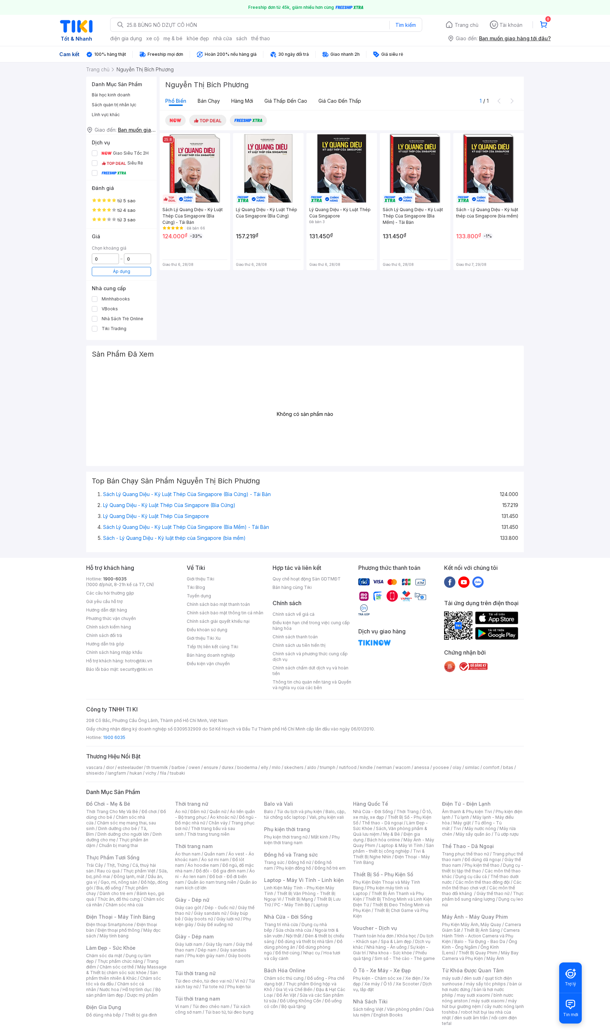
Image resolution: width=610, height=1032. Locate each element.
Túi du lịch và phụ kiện (299, 811)
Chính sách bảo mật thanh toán (218, 604)
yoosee (441, 767)
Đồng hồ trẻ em (330, 868)
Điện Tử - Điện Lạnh (466, 804)
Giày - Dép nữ (192, 900)
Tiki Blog (196, 587)
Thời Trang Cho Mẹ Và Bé (112, 811)
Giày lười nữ (228, 918)
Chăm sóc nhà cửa (124, 904)
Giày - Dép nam (194, 936)
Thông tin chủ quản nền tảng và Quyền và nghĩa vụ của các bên (312, 684)
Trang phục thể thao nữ (465, 854)
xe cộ (152, 38)
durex (228, 767)
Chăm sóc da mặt (104, 955)
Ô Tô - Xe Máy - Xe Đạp (382, 970)
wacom (403, 767)
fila (163, 773)
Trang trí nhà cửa (281, 924)
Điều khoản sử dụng (207, 629)
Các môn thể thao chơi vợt (481, 884)
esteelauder (130, 767)
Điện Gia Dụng (103, 1007)
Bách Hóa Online (284, 970)
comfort (491, 767)
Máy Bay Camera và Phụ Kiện (480, 955)
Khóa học (406, 935)
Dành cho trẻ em (116, 893)
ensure (211, 767)
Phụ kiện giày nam (206, 955)
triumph (327, 767)
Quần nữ (217, 811)
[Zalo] (478, 581)
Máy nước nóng (480, 828)
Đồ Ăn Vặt (286, 995)
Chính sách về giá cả (294, 614)
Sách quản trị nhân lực (114, 104)
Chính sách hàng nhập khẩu (114, 652)
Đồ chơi (149, 811)
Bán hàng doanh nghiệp (211, 655)
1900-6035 (115, 578)
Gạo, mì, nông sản (119, 882)
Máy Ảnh (495, 958)
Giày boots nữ (198, 918)
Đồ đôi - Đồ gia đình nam (221, 870)
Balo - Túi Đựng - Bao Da (479, 941)
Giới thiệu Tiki (200, 578)
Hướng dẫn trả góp (105, 643)
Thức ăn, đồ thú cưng (118, 899)
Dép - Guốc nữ (219, 907)
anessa (421, 767)
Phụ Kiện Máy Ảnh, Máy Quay (471, 924)
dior (110, 767)
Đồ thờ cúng (287, 952)
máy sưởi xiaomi (487, 1000)
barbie (178, 767)
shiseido (95, 773)
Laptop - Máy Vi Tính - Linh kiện (304, 880)
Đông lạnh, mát (129, 876)
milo (276, 767)
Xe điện (412, 978)
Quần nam (214, 854)
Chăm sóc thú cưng (284, 978)
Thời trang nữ (191, 804)
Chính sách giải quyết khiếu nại (218, 621)
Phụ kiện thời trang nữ (285, 837)
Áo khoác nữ (222, 817)
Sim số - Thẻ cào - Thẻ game (405, 958)
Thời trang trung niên (208, 834)
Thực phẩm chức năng (120, 961)
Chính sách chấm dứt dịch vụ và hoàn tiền (310, 670)
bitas (508, 767)
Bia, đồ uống (108, 887)
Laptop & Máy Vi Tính (401, 845)
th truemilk (157, 767)
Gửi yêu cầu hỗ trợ (104, 601)
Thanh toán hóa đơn (373, 935)
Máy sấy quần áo (473, 834)
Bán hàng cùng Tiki (292, 587)
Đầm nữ (198, 811)
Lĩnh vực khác (106, 114)
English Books (388, 1015)
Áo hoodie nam (203, 865)
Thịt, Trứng (118, 865)
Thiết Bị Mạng (299, 899)
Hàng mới (242, 101)
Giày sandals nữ (210, 913)
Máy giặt (462, 822)
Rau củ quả (108, 870)
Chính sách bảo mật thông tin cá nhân (225, 612)
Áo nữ (181, 811)
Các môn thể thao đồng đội (482, 882)
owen (194, 767)
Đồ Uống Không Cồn (300, 1000)
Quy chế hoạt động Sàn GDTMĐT (307, 578)
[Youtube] (464, 581)
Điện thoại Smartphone (109, 924)
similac (472, 767)
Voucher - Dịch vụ (375, 928)
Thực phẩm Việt (139, 870)
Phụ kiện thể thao (482, 865)
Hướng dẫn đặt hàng (106, 610)
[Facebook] (449, 581)
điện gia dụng (126, 38)
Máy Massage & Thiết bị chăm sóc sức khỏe (126, 969)
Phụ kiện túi (239, 986)
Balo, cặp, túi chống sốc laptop (305, 814)
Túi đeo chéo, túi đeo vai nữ (203, 981)
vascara (94, 767)
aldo (311, 767)
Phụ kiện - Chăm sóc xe (377, 978)
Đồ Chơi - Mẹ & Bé (108, 804)
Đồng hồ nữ (299, 862)
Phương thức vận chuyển (111, 618)
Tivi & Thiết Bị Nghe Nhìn (389, 853)
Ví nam (182, 1006)
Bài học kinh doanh (111, 94)
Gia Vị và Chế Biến (294, 989)
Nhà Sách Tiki (370, 1001)
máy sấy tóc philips (486, 983)
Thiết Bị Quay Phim (478, 952)
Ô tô (387, 983)
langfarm (117, 773)
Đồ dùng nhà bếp (103, 1015)
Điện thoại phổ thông (118, 930)
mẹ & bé (173, 38)
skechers (294, 767)
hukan (136, 773)
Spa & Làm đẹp (396, 941)
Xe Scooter (407, 983)
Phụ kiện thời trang (287, 829)
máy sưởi (451, 978)
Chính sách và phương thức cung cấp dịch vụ (310, 656)
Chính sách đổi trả (104, 635)
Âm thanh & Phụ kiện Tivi (467, 811)
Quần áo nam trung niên (211, 882)
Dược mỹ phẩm (142, 995)
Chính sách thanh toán (295, 636)
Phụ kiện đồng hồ (293, 868)
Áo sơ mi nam (215, 859)
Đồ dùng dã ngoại (483, 859)
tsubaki (177, 773)
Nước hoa (109, 989)
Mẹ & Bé (391, 834)
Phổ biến (175, 101)
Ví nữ (240, 981)
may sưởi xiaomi (473, 995)
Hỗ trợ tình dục (137, 989)
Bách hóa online (383, 839)
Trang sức (274, 862)
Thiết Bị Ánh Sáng (482, 930)
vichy (150, 773)
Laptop (320, 904)
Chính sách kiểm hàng (108, 627)
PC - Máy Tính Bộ (292, 904)
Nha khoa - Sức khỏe (390, 952)
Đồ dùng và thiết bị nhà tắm (305, 941)
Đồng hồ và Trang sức (291, 855)
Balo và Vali (278, 804)
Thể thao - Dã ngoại (382, 822)
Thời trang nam (194, 846)
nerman (384, 767)
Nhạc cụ (311, 952)
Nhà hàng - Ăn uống (386, 947)
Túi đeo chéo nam (210, 1006)
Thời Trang (407, 811)
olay (457, 767)
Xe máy (372, 983)
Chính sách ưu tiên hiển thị (299, 645)
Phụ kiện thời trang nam (302, 839)
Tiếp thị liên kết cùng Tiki (212, 646)
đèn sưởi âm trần (471, 1017)
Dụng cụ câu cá (471, 876)
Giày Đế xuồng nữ (215, 924)
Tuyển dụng (199, 595)
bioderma (247, 767)
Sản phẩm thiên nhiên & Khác (122, 975)
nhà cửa (222, 38)
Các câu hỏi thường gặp (110, 593)
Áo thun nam (188, 854)
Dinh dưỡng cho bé (117, 828)
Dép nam (207, 950)
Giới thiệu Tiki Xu (204, 638)
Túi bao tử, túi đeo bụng (229, 1012)
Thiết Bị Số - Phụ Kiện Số (383, 874)
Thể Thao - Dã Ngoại (468, 846)
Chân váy (218, 822)
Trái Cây (94, 865)
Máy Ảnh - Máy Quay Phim (475, 917)
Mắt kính (319, 837)
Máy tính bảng (114, 935)
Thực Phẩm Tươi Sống (112, 857)
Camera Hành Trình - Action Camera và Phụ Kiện (481, 935)
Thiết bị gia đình (141, 1015)
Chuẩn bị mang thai (118, 845)
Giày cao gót (188, 907)
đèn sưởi (472, 978)
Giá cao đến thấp (339, 101)
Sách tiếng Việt (368, 1009)
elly (264, 767)
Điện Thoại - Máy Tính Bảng (120, 917)
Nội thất (293, 935)
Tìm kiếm (405, 25)
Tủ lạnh (461, 817)
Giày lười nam (188, 944)
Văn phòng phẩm (404, 1009)
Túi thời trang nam (197, 999)
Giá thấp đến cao (285, 101)
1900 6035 (114, 737)
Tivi (457, 828)
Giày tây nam (219, 944)
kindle (366, 767)
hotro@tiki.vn (138, 660)
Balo (268, 811)
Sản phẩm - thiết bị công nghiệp (393, 848)
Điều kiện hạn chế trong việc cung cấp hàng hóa (311, 625)
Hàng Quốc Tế (370, 804)
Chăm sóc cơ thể (117, 967)
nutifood (348, 767)
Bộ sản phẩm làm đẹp (123, 992)
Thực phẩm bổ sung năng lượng (483, 896)
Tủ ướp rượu (506, 834)
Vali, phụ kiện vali (326, 817)
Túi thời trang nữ (195, 973)
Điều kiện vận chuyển (208, 663)
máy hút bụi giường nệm (479, 1003)
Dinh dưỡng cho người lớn (123, 834)
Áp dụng (121, 271)
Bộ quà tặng (293, 1006)
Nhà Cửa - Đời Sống (288, 917)
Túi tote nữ (213, 986)
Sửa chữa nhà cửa (293, 930)
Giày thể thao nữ (493, 893)
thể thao (260, 38)
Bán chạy (209, 101)
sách (241, 38)
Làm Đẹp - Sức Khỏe (111, 948)
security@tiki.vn (136, 669)
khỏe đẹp (198, 38)
